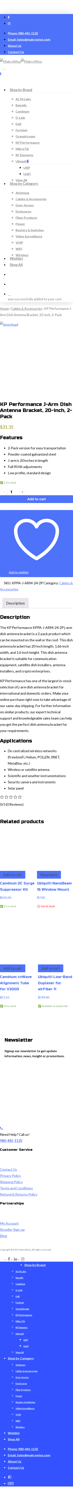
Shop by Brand (35, 1265)
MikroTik (20, 1321)
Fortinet (20, 1302)
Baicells (19, 1277)
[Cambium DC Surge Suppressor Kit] (17, 846)
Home (4, 309)
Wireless (20, 1427)
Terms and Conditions (16, 1188)
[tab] (15, 603)
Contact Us (8, 1169)
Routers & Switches (25, 1402)
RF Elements (22, 1327)
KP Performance (24, 1315)
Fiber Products (23, 1389)
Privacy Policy (10, 1176)
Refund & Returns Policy (18, 1194)
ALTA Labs (21, 1271)
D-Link (19, 1290)
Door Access (22, 1377)
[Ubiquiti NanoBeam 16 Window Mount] (54, 846)
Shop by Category (21, 1358)
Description (15, 603)
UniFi (26, 1346)
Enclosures (21, 1383)
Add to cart (36, 499)
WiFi (18, 1421)
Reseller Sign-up (12, 1229)
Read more (48, 875)
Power (19, 1396)
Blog (3, 1236)
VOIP (18, 1414)
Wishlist (14, 1433)
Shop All (13, 1439)
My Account (9, 1223)
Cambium (20, 1284)
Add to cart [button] (13, 875)
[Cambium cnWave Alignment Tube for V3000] (17, 939)
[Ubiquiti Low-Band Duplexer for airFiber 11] (55, 939)
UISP (25, 1340)
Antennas (21, 1365)
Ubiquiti (20, 1333)
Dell (18, 1296)
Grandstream (22, 1309)
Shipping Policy (11, 1182)
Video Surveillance (25, 1408)
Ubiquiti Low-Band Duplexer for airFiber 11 (55, 983)
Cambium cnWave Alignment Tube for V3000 (16, 983)
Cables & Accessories (26, 309)
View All (20, 1352)
